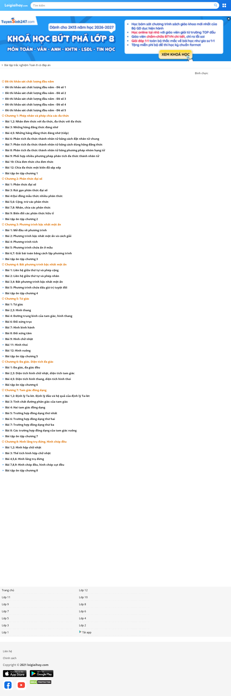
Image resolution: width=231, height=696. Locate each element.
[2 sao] (215, 73)
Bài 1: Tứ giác (14, 304)
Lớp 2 (82, 625)
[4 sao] (224, 73)
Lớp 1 (5, 632)
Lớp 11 (6, 597)
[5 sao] (228, 73)
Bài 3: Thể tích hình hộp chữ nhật (28, 453)
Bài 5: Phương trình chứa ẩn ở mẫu (29, 247)
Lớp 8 (82, 604)
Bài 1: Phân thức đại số (20, 184)
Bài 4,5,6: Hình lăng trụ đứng (24, 459)
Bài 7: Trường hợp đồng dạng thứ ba (29, 424)
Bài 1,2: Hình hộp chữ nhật (23, 447)
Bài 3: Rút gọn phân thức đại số (26, 190)
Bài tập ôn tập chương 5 (21, 356)
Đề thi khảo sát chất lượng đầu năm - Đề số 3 (35, 98)
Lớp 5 (5, 618)
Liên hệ (7, 651)
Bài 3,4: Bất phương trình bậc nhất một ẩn (34, 281)
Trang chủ (8, 590)
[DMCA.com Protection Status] (40, 685)
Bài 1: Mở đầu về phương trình (26, 230)
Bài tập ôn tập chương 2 (21, 219)
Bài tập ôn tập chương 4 (21, 293)
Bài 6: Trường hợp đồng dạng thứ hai (30, 419)
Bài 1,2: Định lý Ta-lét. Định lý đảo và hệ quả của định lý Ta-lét (47, 396)
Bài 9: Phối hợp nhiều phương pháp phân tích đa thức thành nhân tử (52, 156)
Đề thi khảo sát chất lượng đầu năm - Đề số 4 (35, 104)
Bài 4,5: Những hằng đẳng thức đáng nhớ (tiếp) (37, 133)
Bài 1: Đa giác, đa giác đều (22, 367)
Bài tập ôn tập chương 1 (21, 173)
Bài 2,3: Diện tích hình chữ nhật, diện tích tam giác (40, 373)
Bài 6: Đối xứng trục (18, 321)
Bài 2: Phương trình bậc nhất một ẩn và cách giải (38, 236)
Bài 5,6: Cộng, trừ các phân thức (27, 201)
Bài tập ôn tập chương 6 (21, 384)
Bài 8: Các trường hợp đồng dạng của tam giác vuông (41, 430)
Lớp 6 (82, 611)
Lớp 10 (83, 597)
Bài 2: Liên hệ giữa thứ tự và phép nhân (32, 276)
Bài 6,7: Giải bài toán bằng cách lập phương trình (38, 253)
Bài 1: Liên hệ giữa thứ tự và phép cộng (31, 270)
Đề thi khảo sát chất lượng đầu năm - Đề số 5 (35, 110)
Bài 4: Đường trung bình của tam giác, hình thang (38, 316)
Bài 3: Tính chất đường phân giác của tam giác (36, 401)
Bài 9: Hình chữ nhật (19, 339)
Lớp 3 (5, 625)
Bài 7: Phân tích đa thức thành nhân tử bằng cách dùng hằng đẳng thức (54, 144)
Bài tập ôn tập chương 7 (21, 436)
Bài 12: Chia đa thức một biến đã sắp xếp (33, 167)
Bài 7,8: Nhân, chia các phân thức (28, 207)
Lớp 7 (5, 611)
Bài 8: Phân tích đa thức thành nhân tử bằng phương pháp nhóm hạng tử (55, 150)
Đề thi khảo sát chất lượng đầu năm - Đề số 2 (35, 93)
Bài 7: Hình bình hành (20, 327)
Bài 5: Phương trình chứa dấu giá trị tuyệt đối (36, 287)
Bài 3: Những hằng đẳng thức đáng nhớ (31, 127)
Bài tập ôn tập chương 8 (21, 470)
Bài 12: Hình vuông (17, 350)
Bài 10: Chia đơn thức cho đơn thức (29, 162)
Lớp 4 (82, 618)
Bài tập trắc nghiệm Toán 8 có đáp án (27, 65)
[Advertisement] (115, 528)
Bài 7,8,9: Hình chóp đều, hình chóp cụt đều (34, 464)
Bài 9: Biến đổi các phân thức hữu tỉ (29, 213)
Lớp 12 (83, 590)
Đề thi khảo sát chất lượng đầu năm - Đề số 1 (35, 87)
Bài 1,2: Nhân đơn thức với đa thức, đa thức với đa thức (43, 121)
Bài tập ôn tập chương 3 (21, 259)
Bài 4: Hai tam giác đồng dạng (25, 407)
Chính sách (9, 658)
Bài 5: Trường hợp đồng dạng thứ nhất (31, 413)
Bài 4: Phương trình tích (21, 241)
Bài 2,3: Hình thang (18, 310)
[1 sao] (211, 73)
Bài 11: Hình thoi (16, 344)
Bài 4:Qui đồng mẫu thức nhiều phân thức (34, 196)
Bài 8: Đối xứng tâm (18, 333)
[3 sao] (220, 73)
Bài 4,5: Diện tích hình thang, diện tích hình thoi (38, 379)
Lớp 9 (5, 604)
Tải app (86, 632)
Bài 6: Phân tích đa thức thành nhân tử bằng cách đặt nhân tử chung (52, 138)
